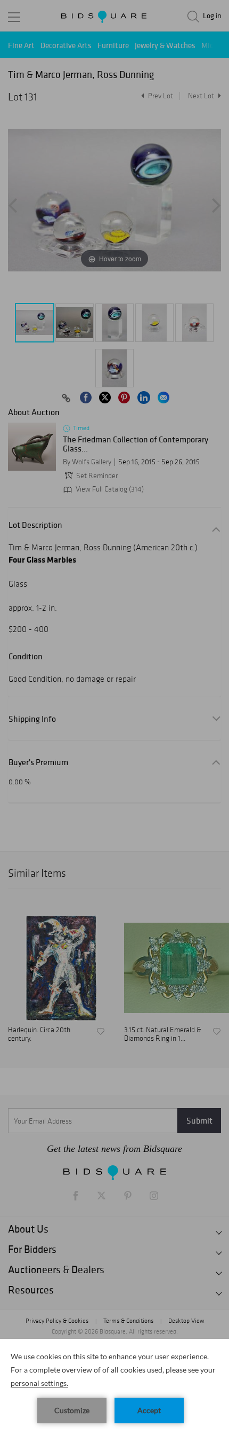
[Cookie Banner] (114, 1386)
